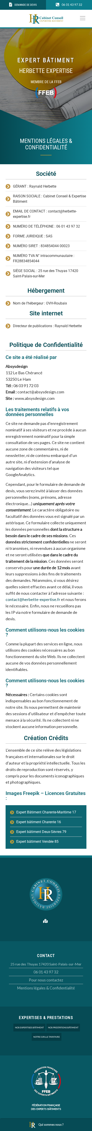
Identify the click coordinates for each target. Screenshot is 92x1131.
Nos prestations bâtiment (63, 1027)
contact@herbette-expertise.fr (33, 599)
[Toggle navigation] (81, 17)
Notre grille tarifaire (46, 1036)
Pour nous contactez (46, 980)
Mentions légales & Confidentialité (46, 988)
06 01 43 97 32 (46, 972)
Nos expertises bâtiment (29, 1027)
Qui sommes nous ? (51, 1124)
